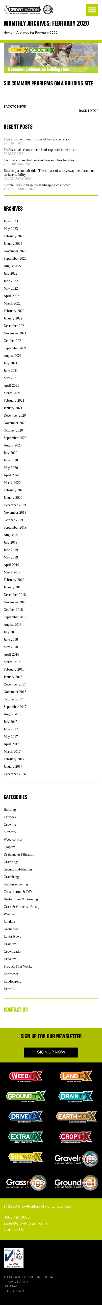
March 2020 (12, 483)
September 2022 (15, 258)
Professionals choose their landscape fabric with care (40, 150)
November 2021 (15, 333)
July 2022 (10, 273)
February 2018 (14, 669)
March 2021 (12, 393)
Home (8, 32)
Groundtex (11, 929)
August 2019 (13, 535)
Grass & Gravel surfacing (21, 907)
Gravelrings (12, 877)
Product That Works (18, 966)
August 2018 (13, 624)
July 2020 (10, 453)
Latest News (12, 936)
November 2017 (15, 692)
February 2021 (14, 400)
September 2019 (15, 527)
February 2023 (14, 236)
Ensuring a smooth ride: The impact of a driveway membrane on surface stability (49, 173)
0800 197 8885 (17, 1217)
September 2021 (15, 348)
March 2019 (12, 572)
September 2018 (15, 617)
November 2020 (15, 423)
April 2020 (11, 475)
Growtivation (13, 951)
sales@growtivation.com (25, 1223)
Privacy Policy (16, 1282)
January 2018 (13, 677)
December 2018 (15, 595)
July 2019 (10, 542)
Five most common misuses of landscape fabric (37, 139)
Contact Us (14, 1230)
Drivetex (10, 959)
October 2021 (13, 341)
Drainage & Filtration (19, 854)
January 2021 (13, 408)
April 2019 (11, 565)
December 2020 (15, 415)
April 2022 (11, 296)
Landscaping (12, 981)
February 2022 (14, 311)
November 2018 (15, 602)
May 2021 (11, 378)
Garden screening (16, 884)
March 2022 (12, 303)
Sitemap (10, 1286)
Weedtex (10, 914)
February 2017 (14, 759)
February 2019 (14, 580)
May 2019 (11, 557)
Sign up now (51, 1052)
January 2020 (13, 497)
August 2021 (13, 356)
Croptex (9, 847)
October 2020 (13, 430)
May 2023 (11, 229)
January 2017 (13, 766)
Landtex (9, 922)
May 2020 (11, 468)
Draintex (10, 944)
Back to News (15, 106)
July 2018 (10, 632)
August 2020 (13, 445)
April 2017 (11, 744)
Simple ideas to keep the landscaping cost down (37, 185)
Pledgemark (14, 1291)
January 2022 (13, 318)
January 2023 (13, 244)
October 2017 (13, 699)
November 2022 (15, 251)
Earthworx (11, 974)
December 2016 (15, 774)
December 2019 (15, 505)
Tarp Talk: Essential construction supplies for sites (39, 160)
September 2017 (15, 707)
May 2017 (11, 737)
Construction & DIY (18, 892)
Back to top (88, 111)
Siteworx (10, 832)
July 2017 (10, 722)
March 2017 (12, 751)
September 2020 (15, 438)
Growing (10, 824)
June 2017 (11, 729)
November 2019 (15, 512)
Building (10, 809)
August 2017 (13, 714)
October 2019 (13, 520)
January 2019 (13, 587)
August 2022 (13, 266)
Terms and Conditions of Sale (30, 1277)
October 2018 (13, 610)
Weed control (13, 839)
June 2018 (11, 639)
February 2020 (14, 490)
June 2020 (11, 460)
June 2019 (11, 550)
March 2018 (12, 662)
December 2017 (15, 684)
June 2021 (11, 371)
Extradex (10, 817)
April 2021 (11, 385)
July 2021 (10, 363)
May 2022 (11, 288)
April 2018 (11, 654)
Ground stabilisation (18, 869)
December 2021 (15, 326)
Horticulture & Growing (21, 899)
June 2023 (11, 221)
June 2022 (11, 281)
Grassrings (11, 862)
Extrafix (9, 989)
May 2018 (11, 647)
